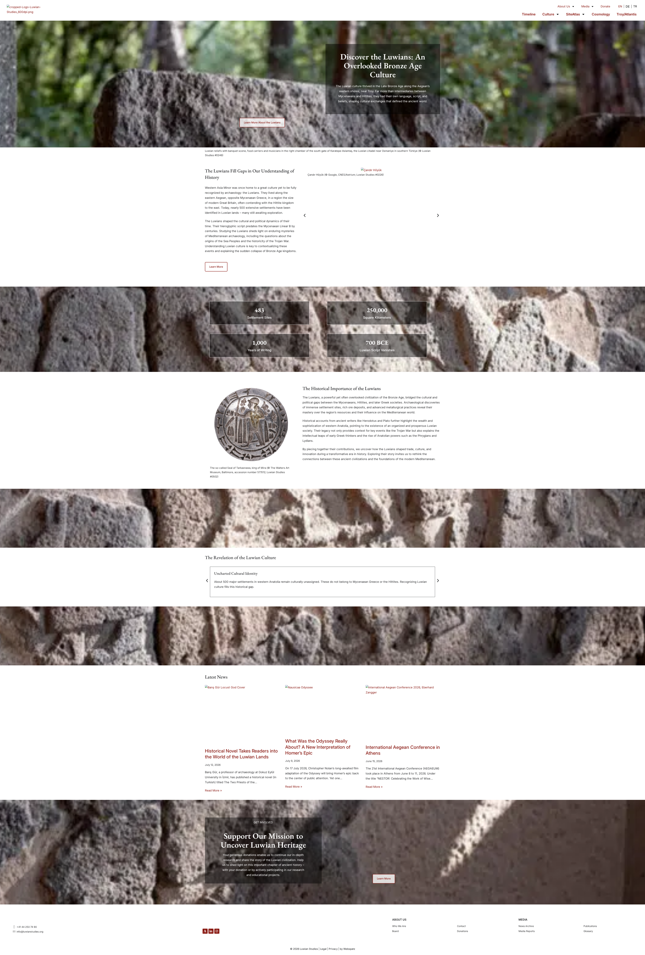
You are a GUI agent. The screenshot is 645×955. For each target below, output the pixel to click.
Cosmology (601, 14)
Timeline (529, 14)
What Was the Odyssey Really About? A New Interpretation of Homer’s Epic (317, 747)
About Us (563, 6)
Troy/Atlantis (627, 14)
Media (585, 6)
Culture (548, 14)
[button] (305, 215)
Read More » (213, 790)
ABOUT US (399, 919)
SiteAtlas (573, 14)
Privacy (333, 948)
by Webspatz (347, 948)
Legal (323, 948)
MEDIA (523, 919)
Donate (605, 6)
